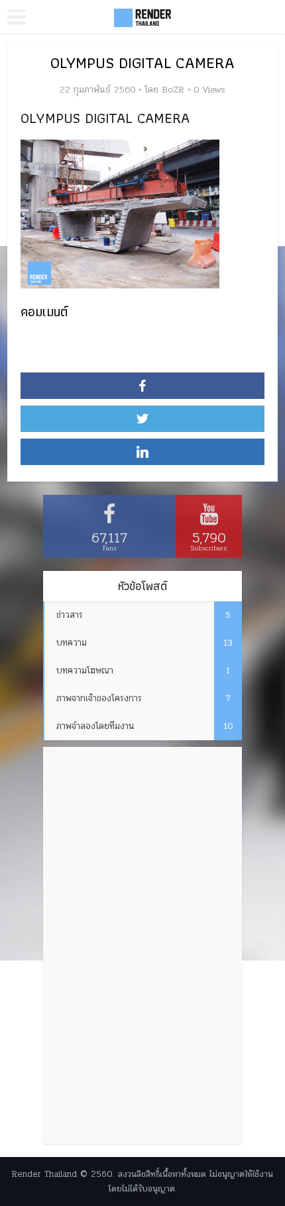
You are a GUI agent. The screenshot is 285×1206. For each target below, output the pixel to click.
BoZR (173, 90)
